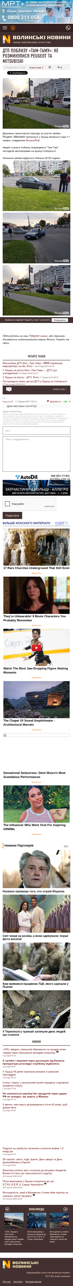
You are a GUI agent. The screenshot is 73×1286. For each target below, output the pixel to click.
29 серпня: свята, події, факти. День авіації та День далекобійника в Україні (32, 1160)
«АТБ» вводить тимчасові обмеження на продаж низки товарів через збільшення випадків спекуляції (34, 1050)
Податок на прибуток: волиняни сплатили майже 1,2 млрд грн (33, 1149)
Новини (36, 1042)
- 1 (69, 401)
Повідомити (60, 320)
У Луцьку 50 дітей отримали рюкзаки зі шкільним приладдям (31, 1073)
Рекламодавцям (33, 1281)
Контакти (18, 1281)
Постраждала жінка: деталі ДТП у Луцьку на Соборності (35, 381)
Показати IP (8, 401)
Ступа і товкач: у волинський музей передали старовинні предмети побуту (36, 1084)
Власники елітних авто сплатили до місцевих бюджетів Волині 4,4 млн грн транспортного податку (34, 1171)
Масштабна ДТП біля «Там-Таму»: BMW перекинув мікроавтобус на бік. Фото (32, 364)
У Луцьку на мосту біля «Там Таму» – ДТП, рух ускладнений (30, 371)
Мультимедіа (36, 1209)
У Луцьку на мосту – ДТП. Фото (21, 377)
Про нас (7, 1281)
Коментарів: (36, 67)
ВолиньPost (33, 140)
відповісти (55, 401)
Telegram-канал (38, 335)
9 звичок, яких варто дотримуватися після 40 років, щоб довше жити (35, 1106)
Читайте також (36, 356)
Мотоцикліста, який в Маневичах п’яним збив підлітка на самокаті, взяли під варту (35, 1194)
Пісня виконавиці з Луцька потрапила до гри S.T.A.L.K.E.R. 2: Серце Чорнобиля (28, 1182)
